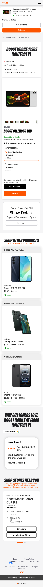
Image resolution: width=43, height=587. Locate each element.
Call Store (14, 193)
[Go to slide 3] (25, 542)
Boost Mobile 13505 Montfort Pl (17, 38)
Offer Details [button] (21, 584)
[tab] (21, 584)
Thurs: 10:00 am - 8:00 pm (17, 65)
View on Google (17, 463)
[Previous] (2, 518)
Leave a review (10, 431)
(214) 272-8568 (15, 515)
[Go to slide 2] (24, 542)
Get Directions (14, 186)
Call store (21, 30)
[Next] (41, 518)
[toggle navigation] (39, 2)
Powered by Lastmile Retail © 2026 (21, 578)
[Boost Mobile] (5, 3)
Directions (21, 529)
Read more (22, 223)
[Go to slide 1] (20, 542)
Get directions (21, 25)
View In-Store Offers (21, 535)
